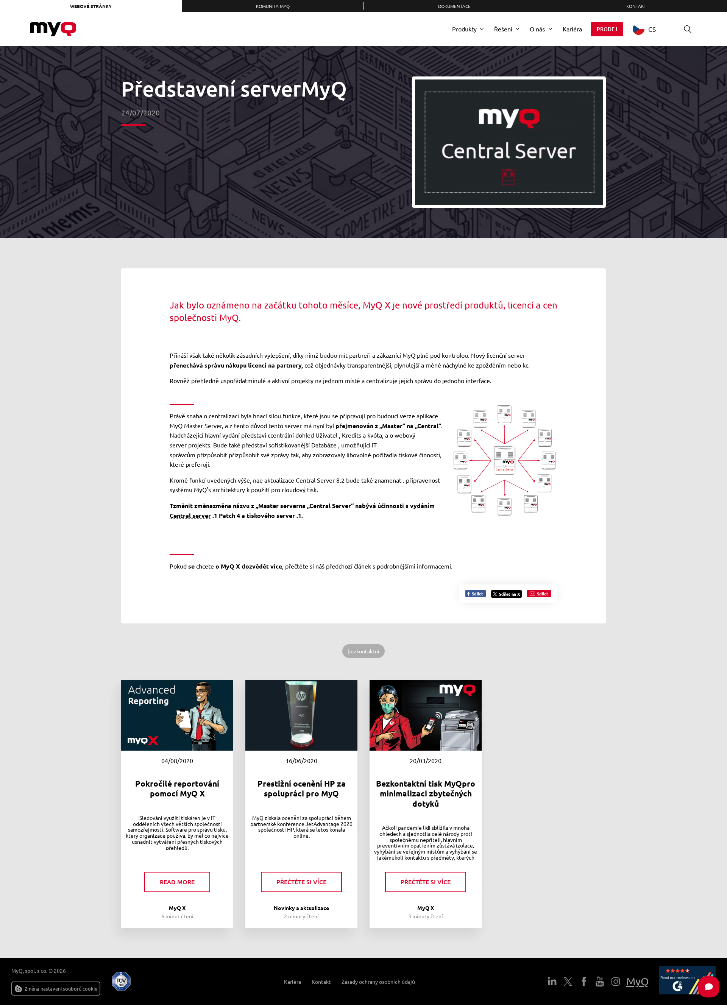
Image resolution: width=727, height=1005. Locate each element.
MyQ (637, 981)
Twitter (568, 981)
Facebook (584, 981)
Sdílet (477, 594)
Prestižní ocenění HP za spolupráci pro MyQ (301, 788)
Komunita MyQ (273, 6)
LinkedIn (552, 981)
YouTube (599, 981)
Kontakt (636, 6)
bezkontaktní (363, 651)
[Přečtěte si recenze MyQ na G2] (687, 981)
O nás (537, 29)
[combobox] (650, 29)
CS (652, 29)
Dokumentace (454, 6)
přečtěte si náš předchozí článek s (330, 566)
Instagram (615, 981)
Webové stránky (91, 6)
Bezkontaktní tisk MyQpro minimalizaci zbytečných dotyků (425, 793)
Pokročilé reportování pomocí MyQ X (177, 788)
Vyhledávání (688, 29)
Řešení (503, 29)
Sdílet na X (509, 594)
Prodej (607, 29)
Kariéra (572, 29)
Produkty (464, 29)
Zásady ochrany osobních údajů (378, 982)
